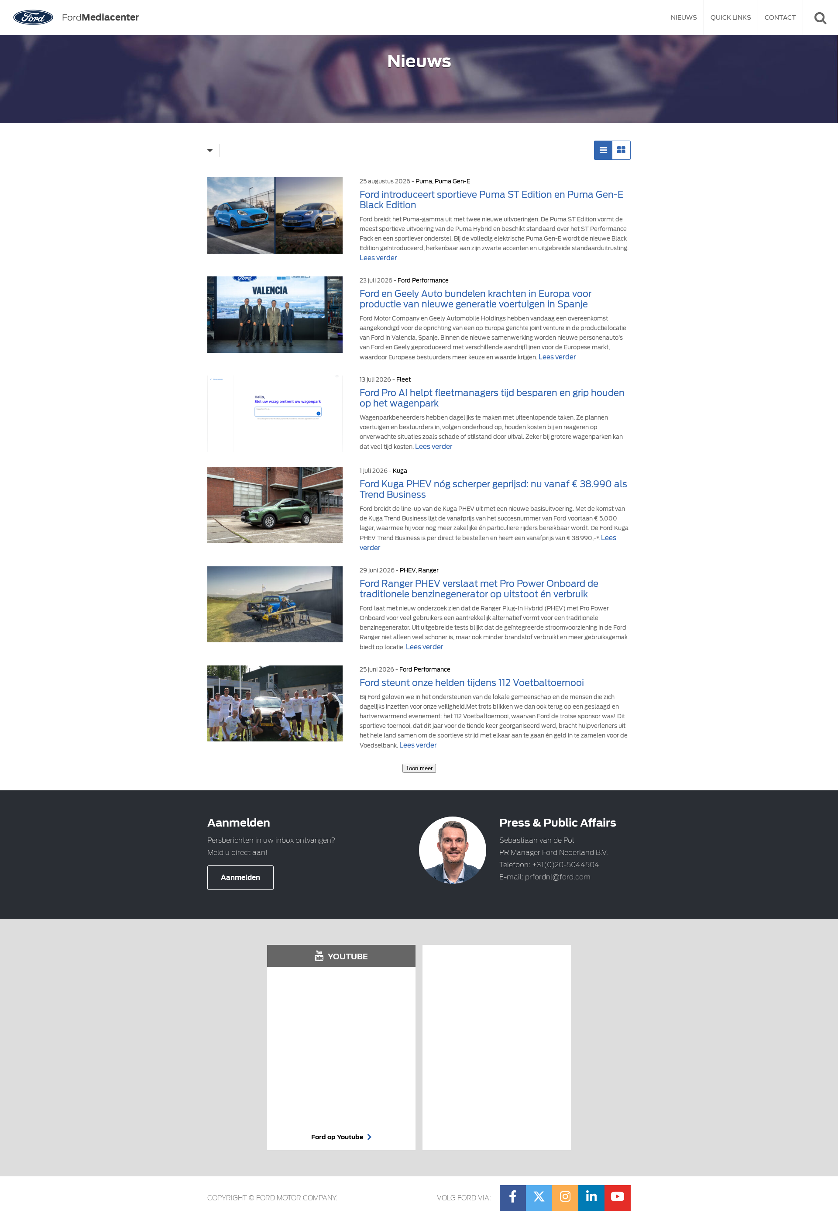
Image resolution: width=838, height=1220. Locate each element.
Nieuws (684, 17)
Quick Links (731, 17)
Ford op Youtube (338, 1137)
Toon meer (419, 768)
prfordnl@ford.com (558, 877)
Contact (780, 17)
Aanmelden (240, 878)
